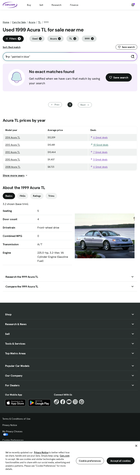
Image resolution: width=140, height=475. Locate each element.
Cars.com (64, 455)
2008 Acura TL (12, 166)
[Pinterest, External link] (81, 401)
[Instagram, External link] (75, 401)
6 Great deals (100, 137)
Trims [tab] (51, 195)
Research (56, 4)
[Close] (136, 446)
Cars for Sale (19, 22)
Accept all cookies (120, 460)
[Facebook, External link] (62, 401)
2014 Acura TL (12, 137)
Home (6, 22)
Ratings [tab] (37, 195)
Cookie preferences (90, 460)
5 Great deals (100, 159)
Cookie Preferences (13, 440)
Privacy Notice (9, 425)
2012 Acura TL (12, 152)
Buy (29, 4)
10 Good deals (100, 144)
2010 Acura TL (12, 159)
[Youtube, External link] (69, 401)
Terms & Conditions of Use (16, 418)
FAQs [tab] (22, 195)
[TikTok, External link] (56, 401)
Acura (32, 22)
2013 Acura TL (12, 144)
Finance (74, 4)
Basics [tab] (8, 195)
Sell (41, 4)
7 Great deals (100, 152)
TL (39, 22)
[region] (70, 458)
